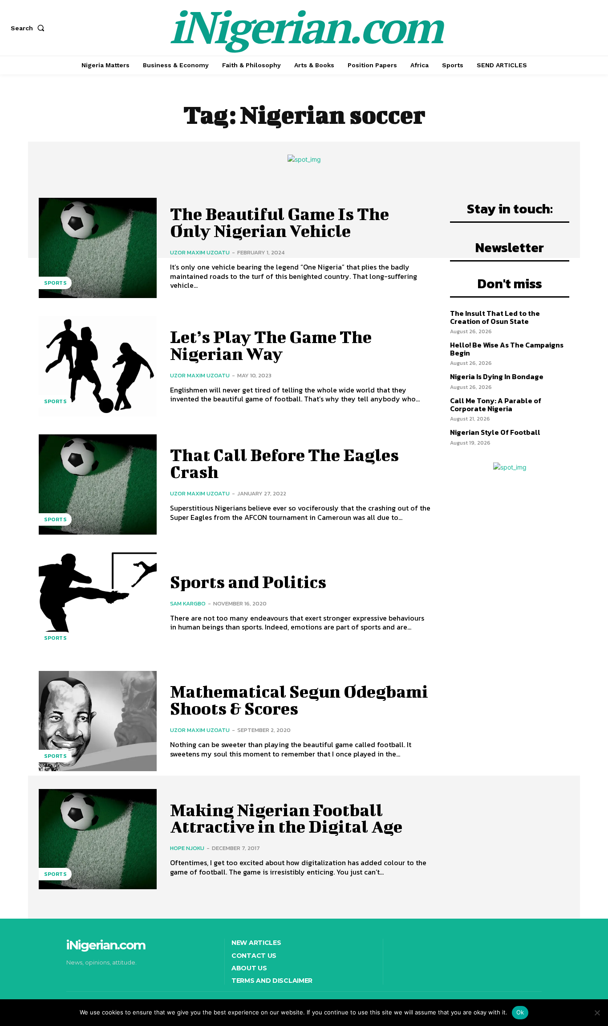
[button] (29, 28)
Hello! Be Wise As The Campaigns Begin (506, 348)
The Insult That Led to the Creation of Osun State (495, 317)
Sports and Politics (248, 582)
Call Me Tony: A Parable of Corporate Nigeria (495, 404)
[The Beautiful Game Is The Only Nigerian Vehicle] (98, 248)
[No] (596, 1012)
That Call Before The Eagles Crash (284, 463)
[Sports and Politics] (98, 602)
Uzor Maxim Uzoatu (200, 252)
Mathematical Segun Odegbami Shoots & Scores (299, 700)
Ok (520, 1012)
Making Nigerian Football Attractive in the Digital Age (286, 818)
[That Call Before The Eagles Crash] (98, 484)
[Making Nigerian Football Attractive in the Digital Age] (98, 839)
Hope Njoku (187, 848)
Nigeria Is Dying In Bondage (496, 376)
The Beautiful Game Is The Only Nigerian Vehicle (279, 222)
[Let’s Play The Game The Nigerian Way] (98, 366)
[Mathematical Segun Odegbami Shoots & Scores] (98, 721)
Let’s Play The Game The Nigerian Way (271, 345)
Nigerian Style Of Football (495, 432)
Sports (55, 283)
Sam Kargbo (188, 603)
